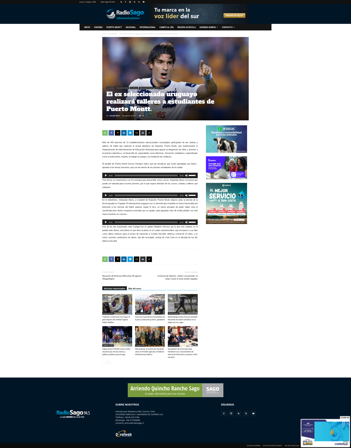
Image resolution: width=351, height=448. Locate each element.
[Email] (136, 133)
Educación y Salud (122, 88)
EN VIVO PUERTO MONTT (272, 445)
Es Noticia (134, 88)
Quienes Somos (207, 27)
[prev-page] (104, 362)
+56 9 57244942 (133, 420)
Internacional (148, 27)
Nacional (131, 27)
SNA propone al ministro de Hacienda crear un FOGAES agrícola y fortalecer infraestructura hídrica (149, 351)
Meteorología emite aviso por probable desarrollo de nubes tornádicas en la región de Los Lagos (182, 319)
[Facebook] (125, 2)
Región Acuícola (186, 27)
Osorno (98, 27)
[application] (150, 175)
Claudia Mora (115, 116)
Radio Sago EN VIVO (108, 2)
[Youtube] (143, 2)
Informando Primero (146, 88)
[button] (121, 2)
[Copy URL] (149, 133)
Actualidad (113, 33)
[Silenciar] (186, 175)
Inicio (104, 33)
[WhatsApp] (105, 133)
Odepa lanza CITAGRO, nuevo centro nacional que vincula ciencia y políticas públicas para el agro (116, 351)
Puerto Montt (114, 27)
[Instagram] (130, 2)
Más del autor (134, 288)
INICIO (87, 27)
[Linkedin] (124, 133)
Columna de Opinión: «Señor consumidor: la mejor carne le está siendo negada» (178, 277)
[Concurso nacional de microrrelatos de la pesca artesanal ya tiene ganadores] (150, 304)
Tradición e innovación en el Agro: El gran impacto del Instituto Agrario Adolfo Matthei (116, 319)
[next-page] (108, 362)
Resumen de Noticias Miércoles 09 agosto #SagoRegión (121, 277)
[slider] (192, 175)
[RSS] (134, 2)
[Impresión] (143, 133)
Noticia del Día (108, 313)
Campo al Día (166, 27)
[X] (139, 2)
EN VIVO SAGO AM (292, 445)
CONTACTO (227, 27)
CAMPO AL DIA (108, 345)
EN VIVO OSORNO (253, 445)
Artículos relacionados (114, 288)
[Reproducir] (105, 175)
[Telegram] (130, 133)
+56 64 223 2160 (131, 417)
